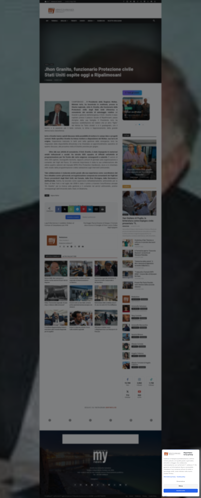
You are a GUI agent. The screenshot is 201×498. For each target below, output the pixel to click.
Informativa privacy (170, 477)
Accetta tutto (180, 490)
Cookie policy (181, 477)
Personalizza (181, 481)
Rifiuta (181, 486)
